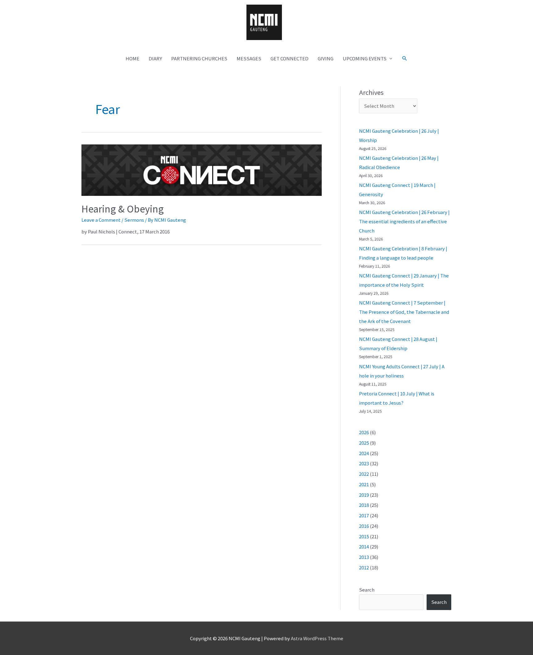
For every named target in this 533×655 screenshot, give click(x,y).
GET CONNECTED (289, 58)
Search (366, 589)
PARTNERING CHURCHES (199, 58)
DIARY (155, 58)
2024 (364, 453)
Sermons (134, 219)
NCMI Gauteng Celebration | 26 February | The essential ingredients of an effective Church (404, 221)
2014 (364, 546)
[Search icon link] (405, 58)
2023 (364, 463)
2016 (364, 526)
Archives (371, 92)
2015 (364, 536)
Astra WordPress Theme (317, 638)
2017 (364, 515)
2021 (364, 484)
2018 (364, 505)
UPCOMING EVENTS (364, 58)
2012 (364, 567)
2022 (364, 474)
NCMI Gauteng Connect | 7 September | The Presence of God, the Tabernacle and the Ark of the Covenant (404, 311)
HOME (132, 58)
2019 (364, 494)
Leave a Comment (101, 219)
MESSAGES (249, 58)
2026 (364, 432)
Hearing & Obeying (122, 208)
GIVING (325, 58)
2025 (364, 442)
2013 (364, 557)
